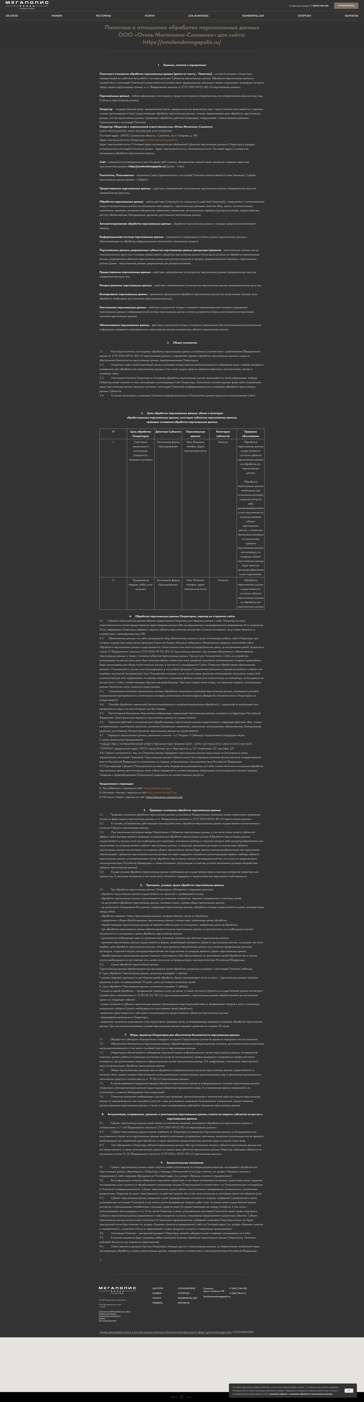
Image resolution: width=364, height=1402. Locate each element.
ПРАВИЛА (157, 1303)
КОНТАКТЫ (184, 1303)
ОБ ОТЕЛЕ (157, 1288)
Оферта (102, 1318)
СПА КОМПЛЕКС (186, 1288)
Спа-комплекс (198, 15)
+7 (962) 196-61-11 (237, 1293)
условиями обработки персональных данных (310, 1394)
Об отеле (12, 15)
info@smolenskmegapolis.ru (161, 140)
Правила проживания (107, 1313)
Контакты (351, 15)
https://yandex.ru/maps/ (157, 788)
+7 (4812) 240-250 (319, 5)
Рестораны (103, 15)
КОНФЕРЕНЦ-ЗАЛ (187, 1298)
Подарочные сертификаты (110, 1316)
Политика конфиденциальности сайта (114, 1311)
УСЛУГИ (156, 1298)
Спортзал (304, 15)
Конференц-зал (253, 15)
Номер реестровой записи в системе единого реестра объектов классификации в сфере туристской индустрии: (166, 1332)
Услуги (149, 15)
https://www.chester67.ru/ (162, 792)
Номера (57, 15)
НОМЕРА (157, 1293)
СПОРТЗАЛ (184, 1293)
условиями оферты (278, 1394)
